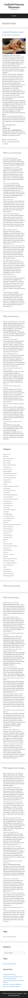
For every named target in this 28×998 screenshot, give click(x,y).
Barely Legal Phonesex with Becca (12, 787)
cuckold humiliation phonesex (10, 499)
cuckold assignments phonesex (11, 486)
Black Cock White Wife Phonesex (11, 986)
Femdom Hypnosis (8, 528)
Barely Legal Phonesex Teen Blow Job (13, 773)
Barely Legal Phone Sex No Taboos (12, 846)
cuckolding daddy (7, 514)
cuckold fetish (6, 492)
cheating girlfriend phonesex (10, 473)
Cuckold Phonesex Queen (12, 32)
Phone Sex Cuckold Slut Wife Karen (12, 984)
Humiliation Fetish (7, 537)
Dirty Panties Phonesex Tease (10, 617)
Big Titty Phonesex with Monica (11, 602)
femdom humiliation (8, 526)
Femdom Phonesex (8, 531)
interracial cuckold (7, 543)
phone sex (5, 552)
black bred (5, 456)
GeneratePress (15, 995)
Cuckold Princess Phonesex (14, 6)
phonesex (5, 556)
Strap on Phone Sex (8, 199)
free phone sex (7, 533)
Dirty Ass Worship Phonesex (10, 353)
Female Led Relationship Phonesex (12, 524)
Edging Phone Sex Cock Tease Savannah (13, 245)
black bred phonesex (8, 458)
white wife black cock (8, 573)
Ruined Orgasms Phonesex (10, 558)
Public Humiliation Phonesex (10, 229)
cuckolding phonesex (8, 516)
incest (4, 541)
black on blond (6, 462)
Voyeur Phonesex (7, 571)
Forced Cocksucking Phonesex (11, 183)
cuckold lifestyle (7, 501)
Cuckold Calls (6, 488)
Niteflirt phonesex (7, 550)
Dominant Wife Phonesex (9, 974)
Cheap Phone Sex (7, 469)
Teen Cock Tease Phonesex (10, 667)
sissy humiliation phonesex (10, 563)
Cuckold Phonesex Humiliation (11, 292)
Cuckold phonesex (8, 505)
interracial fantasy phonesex (10, 546)
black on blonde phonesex (10, 139)
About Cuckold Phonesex (9, 936)
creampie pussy (7, 482)
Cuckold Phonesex (14, 586)
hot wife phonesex (7, 535)
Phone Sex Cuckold (8, 554)
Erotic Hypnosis (7, 520)
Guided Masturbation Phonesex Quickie (13, 694)
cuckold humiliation (8, 497)
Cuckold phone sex (8, 503)
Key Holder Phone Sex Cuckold (11, 260)
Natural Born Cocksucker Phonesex (12, 818)
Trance (5, 567)
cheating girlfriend (7, 471)
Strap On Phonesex (8, 565)
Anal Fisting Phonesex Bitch (10, 339)
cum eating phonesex (8, 518)
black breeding (6, 460)
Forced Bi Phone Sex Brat (9, 276)
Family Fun (6, 522)
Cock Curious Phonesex (9, 475)
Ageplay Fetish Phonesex (16, 768)
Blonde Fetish (16, 141)
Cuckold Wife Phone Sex (9, 509)
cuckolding (6, 511)
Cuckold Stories (13, 316)
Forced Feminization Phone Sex (11, 213)
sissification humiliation (9, 560)
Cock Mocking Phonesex (9, 477)
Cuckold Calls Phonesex (9, 490)
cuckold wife (6, 507)
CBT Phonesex (7, 467)
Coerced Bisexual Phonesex (10, 158)
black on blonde (8, 141)
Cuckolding (5, 143)
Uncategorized (6, 569)
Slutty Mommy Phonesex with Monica (12, 802)
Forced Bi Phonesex (15, 153)
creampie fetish (7, 480)
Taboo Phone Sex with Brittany (11, 878)
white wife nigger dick (8, 575)
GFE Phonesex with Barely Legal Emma (13, 893)
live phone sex (6, 548)
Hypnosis (5, 539)
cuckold (5, 484)
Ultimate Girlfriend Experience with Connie (13, 321)
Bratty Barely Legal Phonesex (10, 832)
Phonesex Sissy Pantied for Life (11, 729)
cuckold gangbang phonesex (10, 494)
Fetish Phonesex (13, 598)
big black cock (6, 454)
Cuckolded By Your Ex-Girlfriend (11, 167)
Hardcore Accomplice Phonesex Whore (13, 744)
